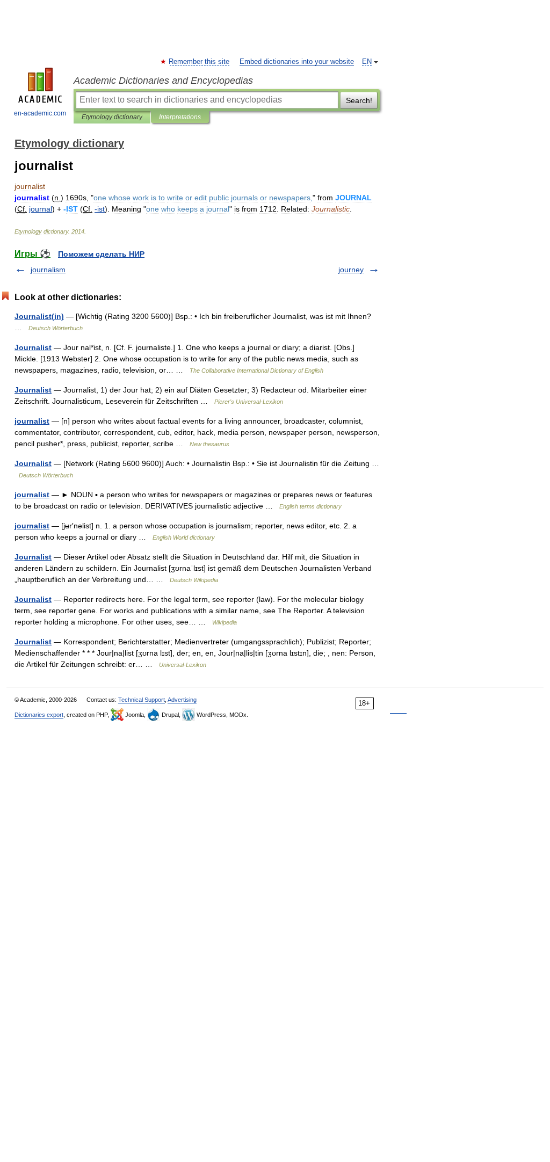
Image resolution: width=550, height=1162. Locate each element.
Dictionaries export (39, 714)
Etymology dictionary (112, 117)
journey (351, 269)
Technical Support (141, 699)
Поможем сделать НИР (101, 254)
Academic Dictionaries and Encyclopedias (163, 80)
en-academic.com (40, 113)
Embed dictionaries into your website (297, 62)
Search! (359, 100)
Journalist (33, 347)
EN (367, 62)
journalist (32, 421)
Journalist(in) (39, 316)
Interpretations (180, 117)
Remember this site (199, 62)
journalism (48, 269)
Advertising (182, 699)
